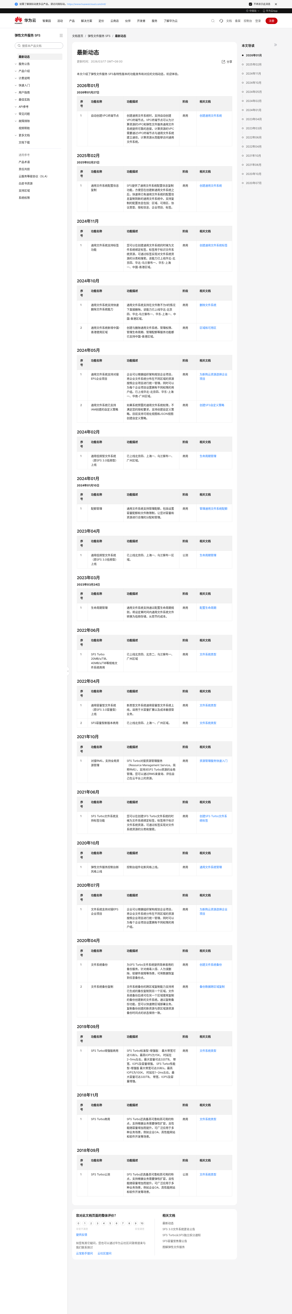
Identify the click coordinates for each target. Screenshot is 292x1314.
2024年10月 (253, 82)
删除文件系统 (208, 305)
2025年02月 (254, 64)
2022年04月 (254, 146)
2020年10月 (253, 173)
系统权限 (24, 197)
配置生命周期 (208, 607)
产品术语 (24, 162)
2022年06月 (254, 137)
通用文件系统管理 (211, 867)
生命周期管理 (208, 456)
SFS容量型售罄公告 (174, 1241)
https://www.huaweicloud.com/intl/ (86, 4)
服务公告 (24, 63)
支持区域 (24, 190)
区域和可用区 (208, 327)
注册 (271, 20)
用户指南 (24, 92)
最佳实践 (24, 99)
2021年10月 (253, 155)
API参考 (24, 106)
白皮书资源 (26, 183)
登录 (258, 20)
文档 (229, 20)
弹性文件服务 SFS (99, 35)
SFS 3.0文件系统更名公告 (178, 1229)
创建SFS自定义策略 (212, 405)
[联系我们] (221, 21)
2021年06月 (253, 164)
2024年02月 (254, 101)
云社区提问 (104, 1253)
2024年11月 (253, 73)
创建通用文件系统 (211, 115)
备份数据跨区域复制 (212, 986)
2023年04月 (254, 119)
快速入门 (24, 85)
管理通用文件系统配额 (213, 508)
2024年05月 (254, 91)
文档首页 (77, 35)
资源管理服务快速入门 (213, 760)
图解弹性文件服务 (173, 1247)
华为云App (271, 10)
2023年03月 (254, 128)
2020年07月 (254, 183)
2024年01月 (253, 110)
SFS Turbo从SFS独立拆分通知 (181, 1235)
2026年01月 (254, 55)
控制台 (248, 20)
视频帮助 (24, 128)
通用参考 (24, 154)
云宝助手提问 (84, 1253)
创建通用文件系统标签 (213, 245)
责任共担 (24, 169)
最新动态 (24, 56)
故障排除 (24, 121)
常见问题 (24, 113)
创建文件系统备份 (211, 964)
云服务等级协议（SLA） (34, 176)
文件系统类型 (208, 654)
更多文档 (24, 135)
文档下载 (24, 142)
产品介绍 (24, 71)
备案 (238, 20)
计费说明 (24, 78)
